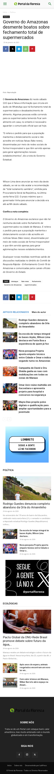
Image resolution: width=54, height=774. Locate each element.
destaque (14, 281)
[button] (5, 4)
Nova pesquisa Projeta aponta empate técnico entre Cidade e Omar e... (34, 548)
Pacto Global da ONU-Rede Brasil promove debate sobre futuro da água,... (25, 641)
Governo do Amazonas (12, 285)
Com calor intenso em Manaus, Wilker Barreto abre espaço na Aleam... (34, 682)
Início (5, 12)
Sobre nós (18, 765)
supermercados (30, 285)
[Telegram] (19, 49)
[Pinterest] (32, 49)
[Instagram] (27, 755)
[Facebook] (6, 49)
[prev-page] (4, 419)
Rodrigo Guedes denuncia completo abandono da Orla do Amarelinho (34, 323)
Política (13, 12)
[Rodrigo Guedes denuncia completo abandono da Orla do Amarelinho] (10, 323)
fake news (25, 281)
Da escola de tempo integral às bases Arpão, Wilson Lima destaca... (34, 533)
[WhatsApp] (26, 49)
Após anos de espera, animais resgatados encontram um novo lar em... (35, 667)
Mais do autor (39, 312)
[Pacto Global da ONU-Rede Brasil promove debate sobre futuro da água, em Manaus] (27, 622)
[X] (12, 49)
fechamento (36, 281)
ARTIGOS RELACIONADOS (16, 312)
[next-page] (9, 419)
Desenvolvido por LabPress (36, 765)
